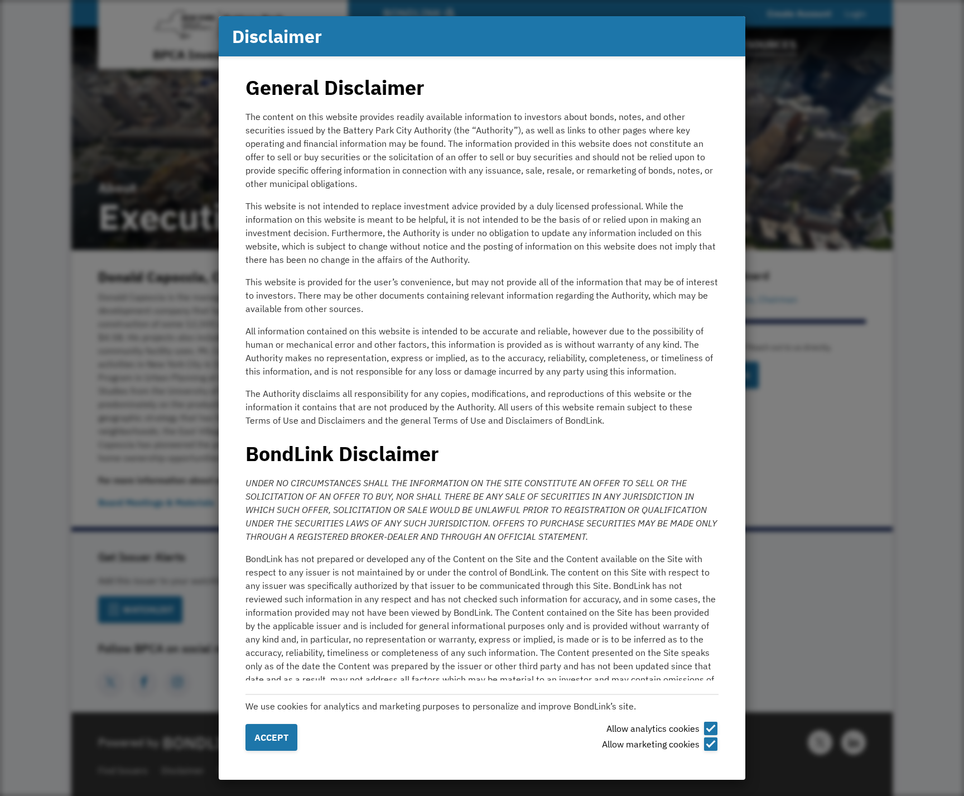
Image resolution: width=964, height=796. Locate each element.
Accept (271, 737)
